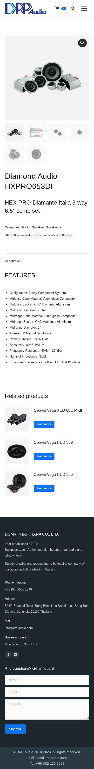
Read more (44, 424)
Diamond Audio (23, 235)
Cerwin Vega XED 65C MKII (58, 410)
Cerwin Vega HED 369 (53, 442)
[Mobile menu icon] (84, 8)
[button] (82, 43)
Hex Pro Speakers (33, 227)
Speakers (52, 227)
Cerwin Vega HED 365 (53, 474)
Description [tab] (12, 261)
